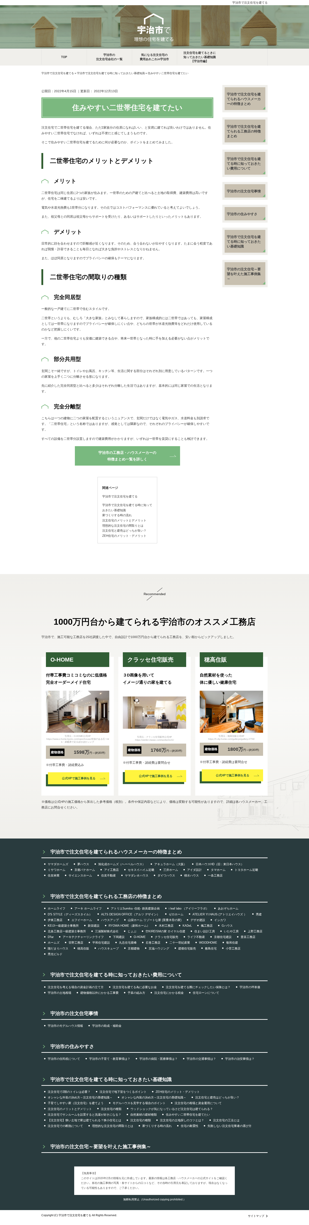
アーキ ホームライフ (88, 908)
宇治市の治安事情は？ (239, 1058)
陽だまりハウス (58, 948)
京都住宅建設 (223, 937)
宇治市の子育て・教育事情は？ (109, 1058)
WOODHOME (208, 942)
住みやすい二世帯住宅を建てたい (188, 1114)
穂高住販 (83, 948)
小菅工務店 (233, 948)
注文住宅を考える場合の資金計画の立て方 (76, 987)
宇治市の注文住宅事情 (244, 191)
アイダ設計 (194, 870)
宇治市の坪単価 (250, 987)
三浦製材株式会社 (107, 931)
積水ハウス (191, 875)
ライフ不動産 (196, 937)
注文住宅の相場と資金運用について (198, 1103)
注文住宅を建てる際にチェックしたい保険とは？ (198, 987)
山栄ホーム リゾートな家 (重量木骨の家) (154, 920)
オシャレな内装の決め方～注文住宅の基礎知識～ (153, 1097)
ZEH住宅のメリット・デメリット (178, 1091)
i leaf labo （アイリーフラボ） (189, 908)
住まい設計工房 (204, 931)
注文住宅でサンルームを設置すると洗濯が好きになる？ (84, 1114)
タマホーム (218, 870)
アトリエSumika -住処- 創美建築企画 (135, 908)
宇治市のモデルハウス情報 (65, 1025)
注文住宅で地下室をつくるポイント (123, 1091)
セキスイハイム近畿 (141, 870)
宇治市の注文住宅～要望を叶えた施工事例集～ (244, 273)
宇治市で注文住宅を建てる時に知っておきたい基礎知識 (244, 241)
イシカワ (220, 920)
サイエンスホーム (80, 875)
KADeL (187, 925)
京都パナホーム (84, 870)
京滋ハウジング (159, 948)
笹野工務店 (76, 942)
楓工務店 (207, 925)
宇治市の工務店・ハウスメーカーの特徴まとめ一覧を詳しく (127, 456)
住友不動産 (108, 875)
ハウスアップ (110, 920)
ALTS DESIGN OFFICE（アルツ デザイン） (130, 914)
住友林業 (53, 875)
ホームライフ (56, 908)
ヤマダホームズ (58, 864)
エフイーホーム (81, 920)
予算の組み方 (136, 992)
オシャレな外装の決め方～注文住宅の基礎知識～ (80, 1097)
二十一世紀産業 (179, 942)
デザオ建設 (197, 920)
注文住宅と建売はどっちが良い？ (217, 1097)
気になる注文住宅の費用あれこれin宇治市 (154, 57)
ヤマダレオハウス (136, 875)
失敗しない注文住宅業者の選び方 (229, 1126)
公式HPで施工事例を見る (78, 778)
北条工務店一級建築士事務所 (67, 931)
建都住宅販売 (187, 948)
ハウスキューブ (108, 948)
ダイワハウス (166, 875)
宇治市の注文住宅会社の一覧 (109, 57)
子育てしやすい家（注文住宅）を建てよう (76, 1103)
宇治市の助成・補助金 (106, 1025)
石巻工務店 (153, 942)
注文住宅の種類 (111, 1109)
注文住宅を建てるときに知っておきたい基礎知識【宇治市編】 (199, 57)
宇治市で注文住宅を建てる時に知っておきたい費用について (244, 163)
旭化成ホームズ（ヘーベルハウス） (121, 864)
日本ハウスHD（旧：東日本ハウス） (220, 864)
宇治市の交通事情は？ (201, 1058)
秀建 (259, 914)
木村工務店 (166, 925)
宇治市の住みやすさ (242, 214)
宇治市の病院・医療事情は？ (158, 1058)
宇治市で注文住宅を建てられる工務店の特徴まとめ (244, 131)
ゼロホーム (176, 914)
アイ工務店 (111, 870)
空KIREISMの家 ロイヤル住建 (165, 931)
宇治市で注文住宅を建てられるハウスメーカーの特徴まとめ (244, 99)
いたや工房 (231, 931)
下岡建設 (119, 937)
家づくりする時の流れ (157, 1126)
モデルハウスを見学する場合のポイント (139, 1103)
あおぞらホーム (228, 908)
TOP (64, 57)
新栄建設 (94, 925)
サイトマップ (256, 1216)
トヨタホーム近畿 (246, 870)
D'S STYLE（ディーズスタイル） (70, 914)
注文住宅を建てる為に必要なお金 (135, 987)
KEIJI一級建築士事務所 (63, 925)
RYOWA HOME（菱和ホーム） (129, 925)
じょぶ (132, 931)
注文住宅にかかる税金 (169, 992)
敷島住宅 (211, 948)
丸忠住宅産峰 (128, 942)
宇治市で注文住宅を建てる (250, 2)
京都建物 (134, 948)
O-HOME (140, 937)
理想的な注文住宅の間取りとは (112, 1126)
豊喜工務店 (248, 937)
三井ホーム (170, 870)
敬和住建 (232, 942)
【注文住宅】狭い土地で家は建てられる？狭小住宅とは (84, 1120)
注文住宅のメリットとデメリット (70, 1109)
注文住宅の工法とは (226, 1120)
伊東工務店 (55, 920)
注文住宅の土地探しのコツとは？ (182, 1120)
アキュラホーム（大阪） (170, 864)
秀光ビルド (55, 954)
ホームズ (53, 942)
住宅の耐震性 (189, 1126)
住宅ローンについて (206, 992)
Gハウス (227, 925)
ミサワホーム (56, 870)
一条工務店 (215, 875)
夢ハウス (83, 864)
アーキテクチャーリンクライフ (83, 937)
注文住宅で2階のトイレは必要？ (69, 1091)
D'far (51, 937)
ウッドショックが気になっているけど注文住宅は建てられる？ (172, 1109)
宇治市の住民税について (64, 1058)
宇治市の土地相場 (59, 992)
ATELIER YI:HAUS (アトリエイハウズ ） (220, 914)
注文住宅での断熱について (65, 1126)
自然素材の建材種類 (143, 1114)
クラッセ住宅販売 (166, 937)
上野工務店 (255, 931)
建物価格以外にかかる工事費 (99, 992)
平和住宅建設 (101, 942)
